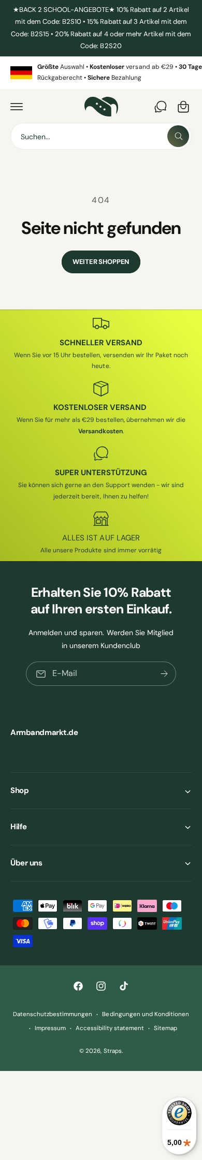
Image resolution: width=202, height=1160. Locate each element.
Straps (113, 1051)
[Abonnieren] (164, 674)
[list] (101, 73)
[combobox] (101, 136)
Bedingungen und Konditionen (145, 1014)
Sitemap (165, 1028)
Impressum (50, 1028)
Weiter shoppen (101, 261)
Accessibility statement (110, 1028)
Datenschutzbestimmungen (52, 1014)
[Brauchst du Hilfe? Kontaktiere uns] (160, 106)
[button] (16, 106)
